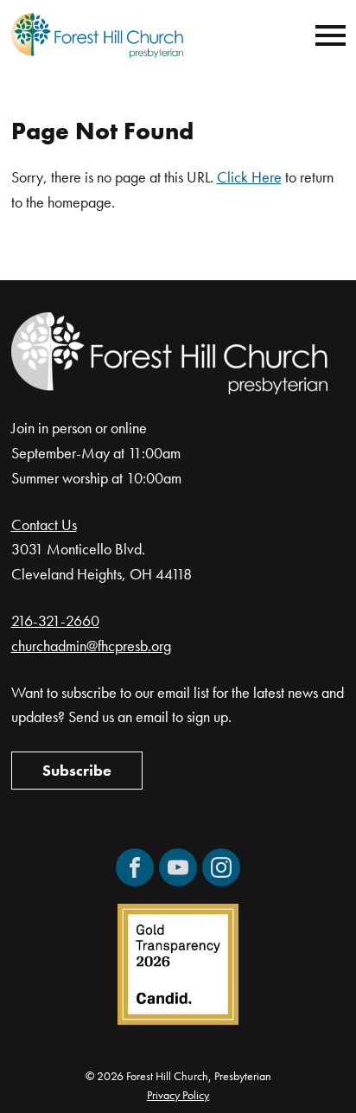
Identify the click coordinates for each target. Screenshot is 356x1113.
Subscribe (76, 770)
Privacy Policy (178, 1095)
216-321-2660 (55, 620)
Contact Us (44, 524)
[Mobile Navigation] (327, 35)
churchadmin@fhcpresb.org (91, 646)
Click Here (249, 177)
